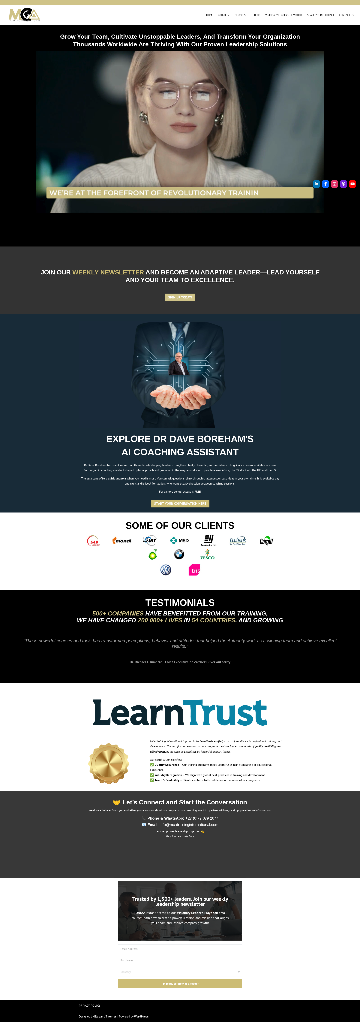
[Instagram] (334, 184)
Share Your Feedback (320, 15)
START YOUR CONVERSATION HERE (180, 503)
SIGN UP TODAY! (180, 297)
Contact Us (346, 15)
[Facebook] (325, 184)
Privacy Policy (89, 1005)
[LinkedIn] (316, 184)
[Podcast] (343, 184)
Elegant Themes (105, 1016)
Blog (257, 15)
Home (209, 15)
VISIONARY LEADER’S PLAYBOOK (283, 15)
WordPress (141, 1016)
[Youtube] (352, 184)
